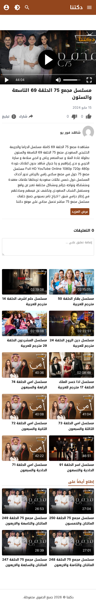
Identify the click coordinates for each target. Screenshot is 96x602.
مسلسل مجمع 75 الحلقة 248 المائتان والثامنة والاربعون (71, 562)
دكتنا (76, 7)
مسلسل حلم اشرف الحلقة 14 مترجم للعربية (24, 301)
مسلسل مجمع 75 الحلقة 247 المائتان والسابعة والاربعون (24, 562)
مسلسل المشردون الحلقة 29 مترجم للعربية (27, 343)
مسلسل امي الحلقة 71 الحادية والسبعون (29, 467)
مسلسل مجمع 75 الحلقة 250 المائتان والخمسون (71, 521)
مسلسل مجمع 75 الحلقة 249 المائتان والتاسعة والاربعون (24, 521)
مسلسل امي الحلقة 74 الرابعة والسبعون (29, 384)
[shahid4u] (88, 137)
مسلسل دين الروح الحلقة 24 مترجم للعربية (72, 343)
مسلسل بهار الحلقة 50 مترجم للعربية (76, 301)
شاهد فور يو (70, 132)
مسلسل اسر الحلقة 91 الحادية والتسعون (76, 467)
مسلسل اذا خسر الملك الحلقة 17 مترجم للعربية (76, 384)
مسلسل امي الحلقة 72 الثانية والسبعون (29, 426)
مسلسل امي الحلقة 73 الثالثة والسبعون (76, 426)
